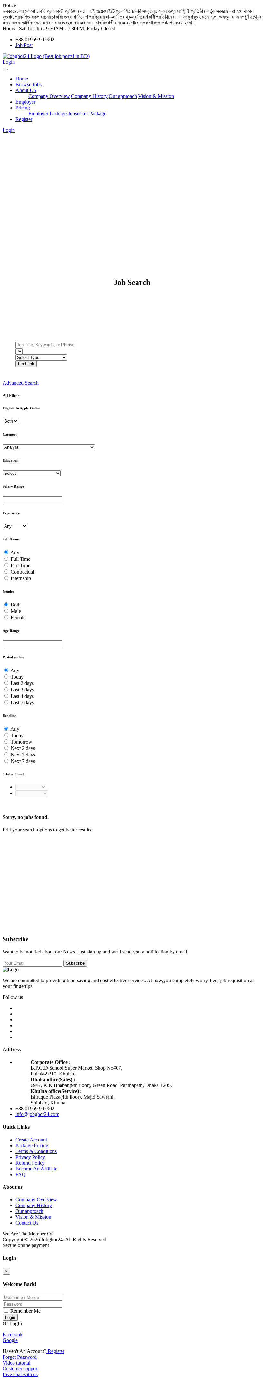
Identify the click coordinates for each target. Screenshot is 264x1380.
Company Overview (49, 96)
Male (16, 611)
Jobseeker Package (87, 113)
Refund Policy (30, 1163)
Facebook (13, 1334)
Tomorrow (21, 742)
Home (21, 78)
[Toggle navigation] (5, 69)
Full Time (20, 559)
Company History (89, 96)
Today (17, 677)
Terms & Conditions (36, 1151)
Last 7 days (22, 702)
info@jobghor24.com (37, 1114)
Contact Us (26, 1222)
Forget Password (20, 1357)
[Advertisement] (132, 185)
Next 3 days (23, 754)
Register (23, 119)
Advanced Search (21, 383)
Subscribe (75, 963)
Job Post (24, 45)
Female (18, 617)
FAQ (20, 1174)
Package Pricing (31, 1145)
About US (25, 90)
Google (10, 1340)
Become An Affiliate (36, 1168)
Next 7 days (23, 761)
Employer (25, 102)
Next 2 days (23, 748)
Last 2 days (22, 683)
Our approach (123, 96)
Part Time (20, 565)
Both (16, 604)
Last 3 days (22, 689)
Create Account (31, 1139)
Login (9, 62)
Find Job (26, 363)
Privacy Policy (30, 1157)
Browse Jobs (28, 84)
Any (14, 552)
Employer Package (47, 113)
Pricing (22, 107)
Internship (21, 578)
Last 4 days (22, 696)
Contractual (22, 572)
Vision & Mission (156, 96)
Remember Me (25, 1311)
